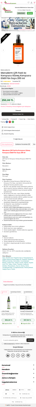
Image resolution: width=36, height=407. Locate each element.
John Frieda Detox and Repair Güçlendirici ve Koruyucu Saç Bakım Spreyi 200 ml (8, 313)
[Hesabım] (31, 2)
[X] (13, 357)
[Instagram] (28, 357)
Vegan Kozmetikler (9, 285)
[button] (3, 50)
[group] (18, 49)
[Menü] (1, 2)
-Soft (7, 405)
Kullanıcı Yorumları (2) (23, 144)
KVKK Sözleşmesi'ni (9, 343)
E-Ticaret (12, 405)
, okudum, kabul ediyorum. (17, 343)
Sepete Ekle (8, 323)
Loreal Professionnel (26, 311)
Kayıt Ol (30, 340)
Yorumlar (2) (16, 81)
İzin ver (30, 13)
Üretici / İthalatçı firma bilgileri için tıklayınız (16, 106)
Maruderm (5, 70)
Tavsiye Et (14, 119)
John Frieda (5, 311)
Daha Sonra (21, 13)
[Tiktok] (23, 357)
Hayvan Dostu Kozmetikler (23, 285)
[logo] (10, 2)
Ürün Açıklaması (7, 144)
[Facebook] (18, 357)
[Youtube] (8, 357)
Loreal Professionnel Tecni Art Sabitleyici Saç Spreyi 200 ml (27, 313)
